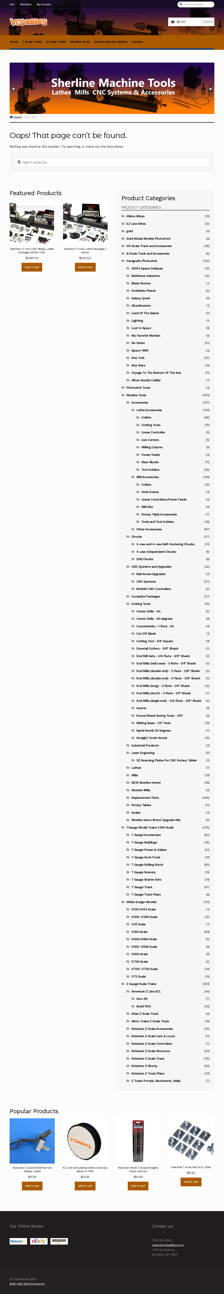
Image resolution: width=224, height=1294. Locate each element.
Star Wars (138, 365)
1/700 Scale (139, 961)
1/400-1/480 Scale (144, 939)
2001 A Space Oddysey (147, 268)
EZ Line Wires (136, 223)
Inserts (141, 708)
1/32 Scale (138, 924)
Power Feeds (150, 455)
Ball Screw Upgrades (151, 574)
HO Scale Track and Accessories (149, 246)
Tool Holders (150, 469)
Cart (12, 4)
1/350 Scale (139, 932)
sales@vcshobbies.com (168, 1245)
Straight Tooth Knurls (151, 738)
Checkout (25, 4)
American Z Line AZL (146, 991)
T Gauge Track (141, 887)
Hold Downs (150, 492)
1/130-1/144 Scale (143, 909)
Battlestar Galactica (145, 276)
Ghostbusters (141, 305)
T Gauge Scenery (143, 872)
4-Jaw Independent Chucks (156, 551)
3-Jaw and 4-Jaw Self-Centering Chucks (165, 544)
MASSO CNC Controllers (153, 589)
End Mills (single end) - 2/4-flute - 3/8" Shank (168, 700)
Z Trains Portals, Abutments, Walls (155, 1081)
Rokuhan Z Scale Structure (150, 1051)
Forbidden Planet (143, 290)
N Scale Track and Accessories (147, 253)
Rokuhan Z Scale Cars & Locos (153, 1036)
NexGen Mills (140, 790)
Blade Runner (141, 283)
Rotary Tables (141, 805)
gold (129, 231)
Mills (134, 775)
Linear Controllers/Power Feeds (163, 499)
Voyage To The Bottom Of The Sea (156, 372)
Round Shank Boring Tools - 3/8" (159, 715)
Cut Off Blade (146, 633)
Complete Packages (145, 596)
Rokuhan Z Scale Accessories (152, 1029)
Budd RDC (143, 1006)
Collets (146, 417)
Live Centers (150, 440)
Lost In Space (141, 328)
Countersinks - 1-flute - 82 (155, 626)
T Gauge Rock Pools (145, 857)
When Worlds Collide (146, 380)
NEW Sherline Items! (146, 782)
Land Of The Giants (145, 313)
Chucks (136, 536)
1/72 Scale (138, 976)
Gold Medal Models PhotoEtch (148, 238)
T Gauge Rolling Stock (147, 864)
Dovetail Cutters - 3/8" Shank (157, 648)
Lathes (136, 767)
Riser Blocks (150, 462)
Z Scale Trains (56, 41)
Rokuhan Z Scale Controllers (151, 1043)
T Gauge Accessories (146, 835)
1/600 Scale (139, 954)
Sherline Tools (80, 41)
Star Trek (138, 358)
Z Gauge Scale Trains (141, 984)
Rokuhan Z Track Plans (147, 1073)
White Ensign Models (141, 902)
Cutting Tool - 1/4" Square (154, 641)
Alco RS (142, 999)
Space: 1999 (139, 350)
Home (14, 41)
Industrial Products (145, 745)
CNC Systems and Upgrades (151, 566)
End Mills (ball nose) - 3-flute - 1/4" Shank (166, 663)
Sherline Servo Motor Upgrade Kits (156, 820)
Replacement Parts (145, 797)
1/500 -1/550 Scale (144, 946)
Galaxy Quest (140, 298)
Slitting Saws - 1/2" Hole (153, 723)
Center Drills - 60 (148, 611)
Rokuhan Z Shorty (144, 1066)
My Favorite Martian (145, 335)
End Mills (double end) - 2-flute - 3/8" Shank (168, 671)
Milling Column (152, 447)
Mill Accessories (147, 477)
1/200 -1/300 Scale (144, 917)
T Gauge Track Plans (146, 894)
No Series (138, 343)
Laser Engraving (143, 753)
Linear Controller (153, 432)
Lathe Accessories (149, 410)
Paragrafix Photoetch (141, 261)
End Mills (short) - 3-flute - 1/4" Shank (163, 693)
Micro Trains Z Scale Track (150, 1021)
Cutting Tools (150, 425)
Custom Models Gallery (110, 41)
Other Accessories (149, 529)
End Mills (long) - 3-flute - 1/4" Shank (163, 686)
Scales (136, 812)
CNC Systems (146, 581)
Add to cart (32, 267)
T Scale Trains (32, 41)
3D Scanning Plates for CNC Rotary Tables (166, 760)
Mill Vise (147, 507)
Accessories (139, 402)
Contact (137, 41)
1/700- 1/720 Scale (144, 969)
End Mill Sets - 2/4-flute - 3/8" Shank (163, 656)
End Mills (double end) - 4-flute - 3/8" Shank (168, 678)
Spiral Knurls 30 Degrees (153, 730)
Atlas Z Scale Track (145, 1013)
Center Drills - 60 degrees (154, 618)
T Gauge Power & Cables (148, 850)
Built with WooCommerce (27, 1284)
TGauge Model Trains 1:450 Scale (149, 827)
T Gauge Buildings (144, 842)
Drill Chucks (144, 559)
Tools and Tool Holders (157, 521)
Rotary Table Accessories (159, 514)
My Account (44, 4)
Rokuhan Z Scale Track (147, 1058)
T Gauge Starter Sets (146, 879)
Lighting (137, 320)
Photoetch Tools (138, 387)
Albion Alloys (135, 216)
